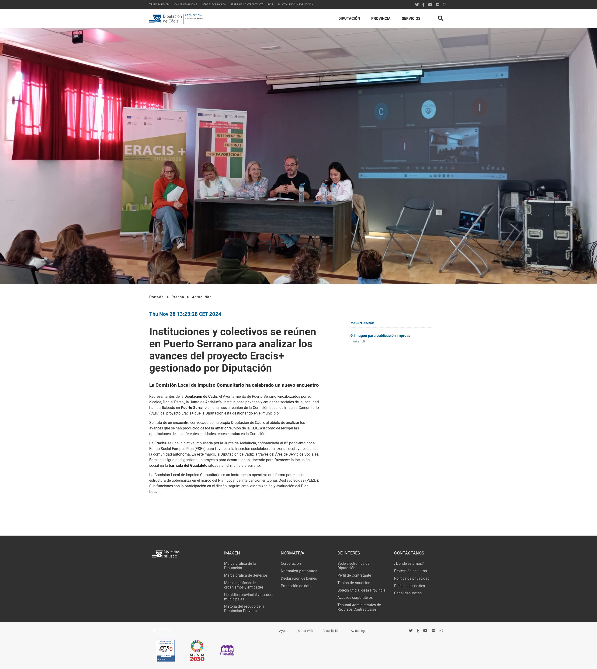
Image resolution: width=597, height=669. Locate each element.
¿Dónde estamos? (409, 563)
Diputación (349, 18)
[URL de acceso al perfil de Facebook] (423, 5)
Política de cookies (409, 586)
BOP (270, 4)
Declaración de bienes (299, 578)
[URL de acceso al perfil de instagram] (444, 5)
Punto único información (295, 4)
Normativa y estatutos (299, 571)
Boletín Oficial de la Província (361, 590)
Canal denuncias (185, 4)
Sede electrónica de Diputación (353, 565)
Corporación (291, 563)
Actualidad (202, 297)
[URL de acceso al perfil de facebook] (418, 631)
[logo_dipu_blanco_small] (185, 555)
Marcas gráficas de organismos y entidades (244, 585)
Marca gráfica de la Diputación (240, 565)
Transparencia (159, 4)
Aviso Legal (359, 631)
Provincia (381, 18)
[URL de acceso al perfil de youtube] (430, 5)
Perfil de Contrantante (246, 4)
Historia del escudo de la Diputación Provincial (244, 608)
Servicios (411, 18)
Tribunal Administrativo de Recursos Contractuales (359, 607)
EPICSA (164, 630)
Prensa (178, 297)
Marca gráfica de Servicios (246, 575)
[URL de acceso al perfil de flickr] (437, 5)
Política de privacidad (412, 578)
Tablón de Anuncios (353, 583)
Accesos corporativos (355, 597)
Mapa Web (305, 631)
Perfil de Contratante (354, 575)
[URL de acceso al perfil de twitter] (417, 5)
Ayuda (283, 631)
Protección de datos (297, 586)
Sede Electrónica (214, 4)
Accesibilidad (332, 631)
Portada (156, 297)
